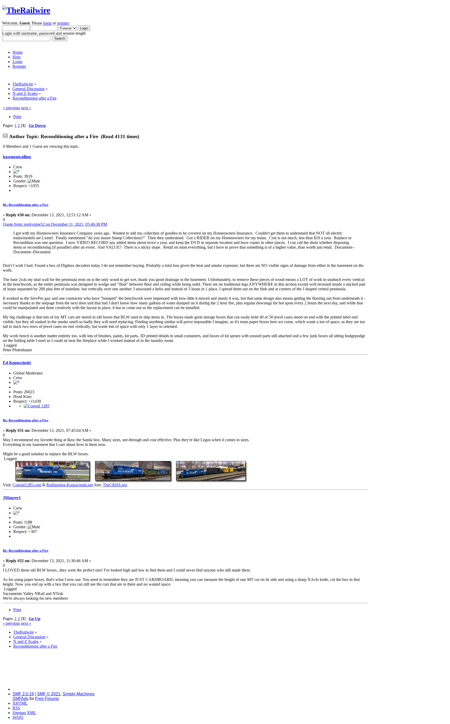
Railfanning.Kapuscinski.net (69, 485)
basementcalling (17, 157)
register (63, 23)
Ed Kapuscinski (17, 362)
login (47, 23)
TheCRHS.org (115, 485)
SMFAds (20, 698)
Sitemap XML (24, 712)
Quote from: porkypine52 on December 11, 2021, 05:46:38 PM (55, 224)
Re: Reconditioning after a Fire (25, 205)
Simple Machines (79, 694)
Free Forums (47, 698)
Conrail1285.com (26, 485)
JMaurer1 (12, 497)
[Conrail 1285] (36, 406)
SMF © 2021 (48, 694)
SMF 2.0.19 (23, 694)
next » (26, 108)
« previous (11, 108)
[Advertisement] (408, 184)
